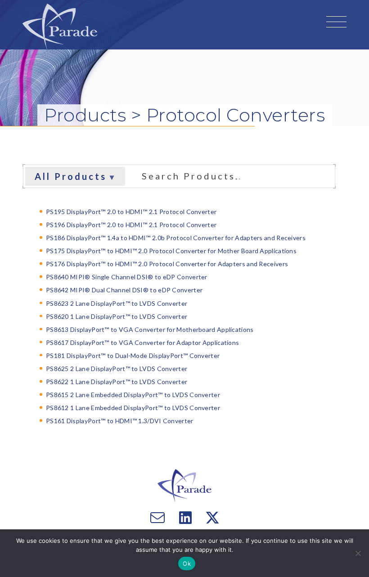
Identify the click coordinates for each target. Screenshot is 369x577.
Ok (187, 563)
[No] (357, 553)
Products (87, 115)
